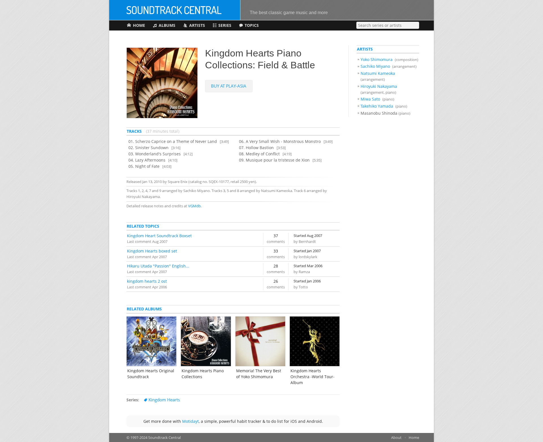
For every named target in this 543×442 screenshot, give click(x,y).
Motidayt (190, 421)
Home (414, 437)
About (396, 437)
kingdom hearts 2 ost (147, 281)
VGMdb (194, 206)
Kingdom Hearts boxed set (152, 251)
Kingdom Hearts (164, 400)
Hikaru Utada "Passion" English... (158, 266)
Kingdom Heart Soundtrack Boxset (159, 235)
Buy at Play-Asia (228, 86)
